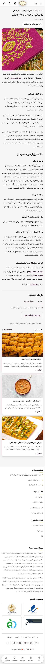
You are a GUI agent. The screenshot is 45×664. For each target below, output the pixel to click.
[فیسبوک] (8, 649)
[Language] (14, 3)
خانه (40, 11)
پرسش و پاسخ (27, 307)
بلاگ (40, 539)
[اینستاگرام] (35, 649)
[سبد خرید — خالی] (4, 3)
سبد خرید (38, 533)
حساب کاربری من (36, 528)
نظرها (38, 307)
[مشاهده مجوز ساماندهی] (11, 615)
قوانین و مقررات (36, 505)
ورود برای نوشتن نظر (30, 321)
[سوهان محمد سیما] (22, 3)
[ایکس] (13, 649)
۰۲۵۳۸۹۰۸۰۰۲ (32, 487)
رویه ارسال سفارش (35, 510)
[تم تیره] (35, 3)
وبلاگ (35, 11)
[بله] (19, 649)
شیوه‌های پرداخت (36, 516)
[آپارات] (30, 649)
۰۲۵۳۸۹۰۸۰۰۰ (32, 483)
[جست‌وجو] (9, 3)
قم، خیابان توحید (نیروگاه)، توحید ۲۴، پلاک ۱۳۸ (24, 478)
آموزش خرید (38, 499)
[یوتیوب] (24, 649)
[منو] (40, 3)
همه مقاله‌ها (8, 335)
